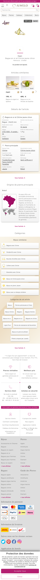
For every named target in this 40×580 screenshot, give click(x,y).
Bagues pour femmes (8, 457)
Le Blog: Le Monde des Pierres (29, 429)
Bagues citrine (6, 488)
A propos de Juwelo (29, 419)
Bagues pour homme (8, 460)
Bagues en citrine (31, 319)
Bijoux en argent (6, 463)
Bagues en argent (7, 450)
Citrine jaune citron (28, 150)
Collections (28, 15)
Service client (10, 391)
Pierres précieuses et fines (23, 305)
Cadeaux (19, 15)
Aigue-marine (25, 450)
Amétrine (24, 481)
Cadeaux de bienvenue (10, 428)
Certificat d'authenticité (10, 425)
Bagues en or (18, 319)
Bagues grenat (6, 494)
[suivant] (36, 91)
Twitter (3, 542)
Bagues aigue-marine (8, 481)
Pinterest (9, 542)
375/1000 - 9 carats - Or (10, 133)
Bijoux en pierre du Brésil (20, 332)
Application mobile (29, 425)
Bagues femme (30, 312)
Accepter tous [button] (20, 571)
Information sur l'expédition (10, 432)
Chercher (37, 10)
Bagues (19, 312)
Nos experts (29, 422)
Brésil (23, 169)
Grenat (23, 463)
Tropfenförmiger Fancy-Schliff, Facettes (8, 162)
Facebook (14, 542)
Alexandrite (24, 475)
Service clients (10, 419)
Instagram (19, 542)
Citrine (4, 150)
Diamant (23, 460)
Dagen (23, 139)
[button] (2, 5)
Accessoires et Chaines (9, 444)
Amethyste (24, 447)
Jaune (4, 169)
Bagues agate (6, 475)
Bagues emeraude (7, 491)
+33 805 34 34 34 (12, 398)
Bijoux (4, 15)
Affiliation (29, 433)
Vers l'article (19, 178)
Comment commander (10, 422)
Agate (23, 444)
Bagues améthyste (7, 478)
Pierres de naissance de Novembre (25, 325)
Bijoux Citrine (9, 312)
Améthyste (24, 478)
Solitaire (5, 139)
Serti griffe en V (27, 160)
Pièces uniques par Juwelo (20, 339)
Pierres (11, 15)
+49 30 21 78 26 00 (12, 400)
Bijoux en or (7, 319)
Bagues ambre (6, 485)
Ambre (23, 453)
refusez (5, 562)
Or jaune (24, 127)
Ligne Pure (7, 325)
